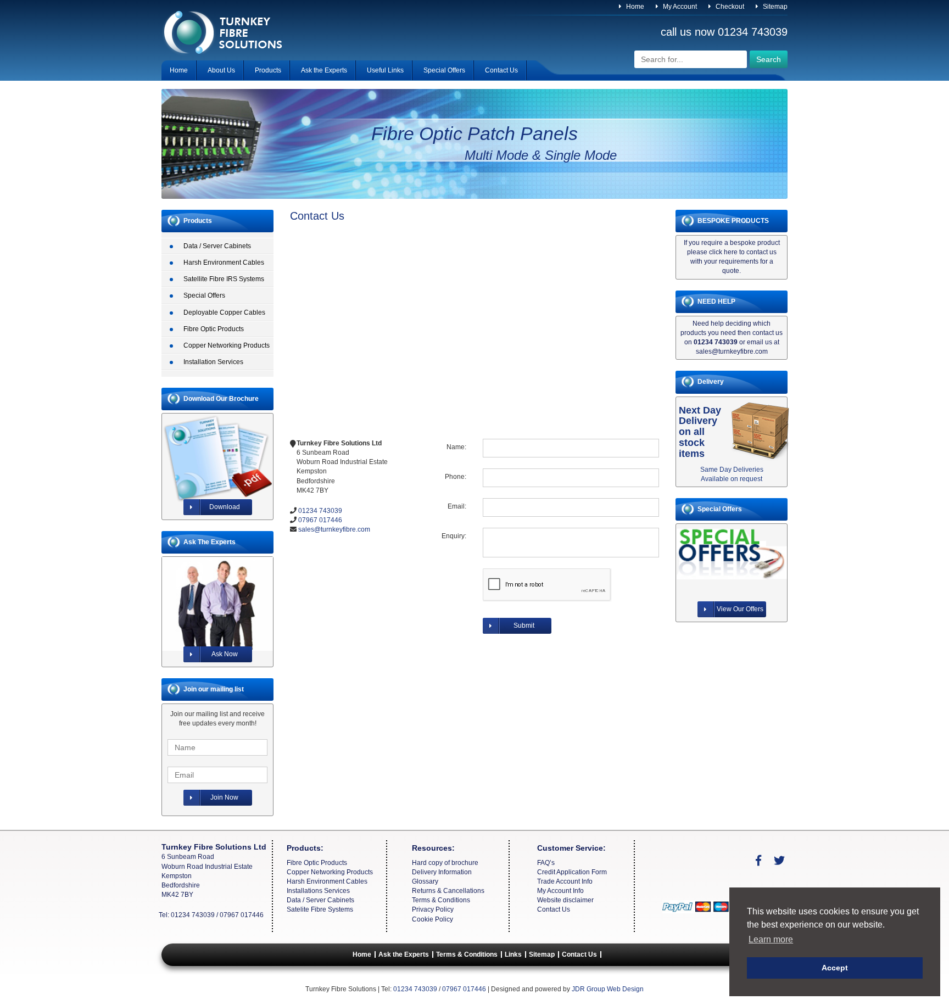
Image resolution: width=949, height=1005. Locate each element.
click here (723, 252)
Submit (523, 625)
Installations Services (318, 891)
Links (513, 954)
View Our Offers (740, 609)
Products (268, 70)
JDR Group (588, 989)
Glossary (425, 881)
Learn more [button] (771, 939)
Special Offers (444, 70)
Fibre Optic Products (213, 329)
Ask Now (224, 654)
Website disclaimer (565, 900)
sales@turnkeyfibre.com (334, 529)
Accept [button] (835, 967)
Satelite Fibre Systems (320, 909)
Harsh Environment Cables (223, 262)
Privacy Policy (433, 909)
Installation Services (213, 362)
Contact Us (501, 70)
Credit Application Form (572, 872)
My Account (679, 6)
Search (768, 59)
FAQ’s (546, 863)
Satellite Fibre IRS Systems (223, 279)
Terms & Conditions (441, 900)
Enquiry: (454, 536)
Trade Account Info (565, 881)
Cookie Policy (432, 919)
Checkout (729, 6)
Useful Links (385, 70)
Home (634, 6)
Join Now (224, 797)
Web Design (625, 989)
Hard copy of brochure (445, 863)
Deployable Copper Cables (224, 312)
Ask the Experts (324, 70)
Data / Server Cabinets (217, 246)
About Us (221, 70)
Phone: (455, 477)
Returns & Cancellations (448, 891)
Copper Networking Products (226, 345)
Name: (456, 447)
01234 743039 (753, 32)
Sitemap (774, 6)
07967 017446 (320, 520)
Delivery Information (442, 872)
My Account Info (560, 891)
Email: (457, 506)
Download (224, 507)
